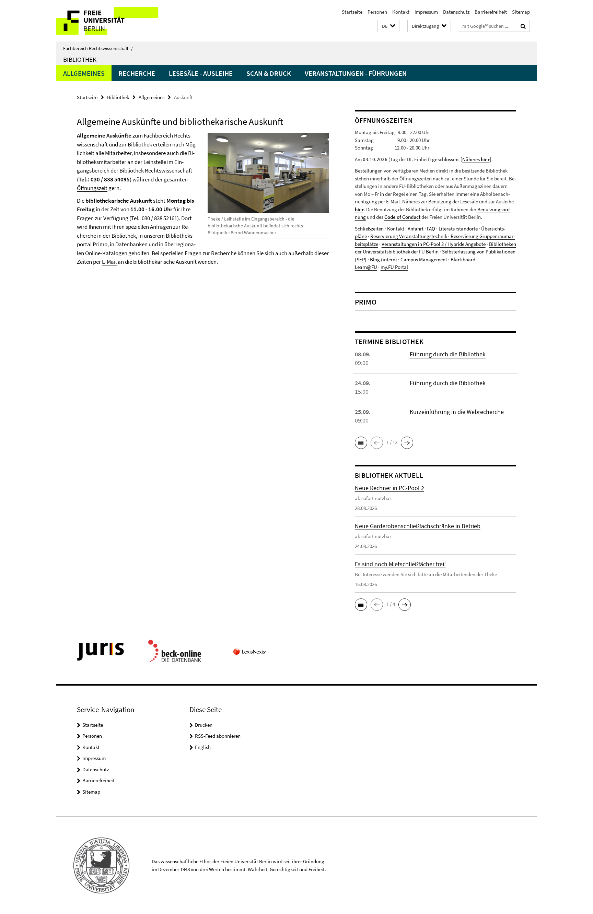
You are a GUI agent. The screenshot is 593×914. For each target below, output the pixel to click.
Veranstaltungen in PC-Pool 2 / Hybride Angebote (434, 244)
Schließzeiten (369, 228)
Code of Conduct (402, 217)
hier (359, 209)
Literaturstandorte (458, 228)
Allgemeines (84, 73)
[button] (388, 26)
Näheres (476, 159)
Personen (377, 12)
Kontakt (400, 12)
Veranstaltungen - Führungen (356, 73)
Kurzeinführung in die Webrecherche (457, 412)
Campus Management (423, 259)
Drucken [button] (203, 725)
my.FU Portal (394, 267)
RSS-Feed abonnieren (218, 736)
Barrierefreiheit (491, 12)
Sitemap (521, 12)
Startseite (352, 12)
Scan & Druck (268, 73)
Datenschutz (456, 12)
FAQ (431, 228)
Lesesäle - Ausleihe (201, 73)
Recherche (136, 73)
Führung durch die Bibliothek (448, 354)
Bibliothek (79, 59)
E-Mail (109, 261)
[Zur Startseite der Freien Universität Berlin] (113, 21)
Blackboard (463, 259)
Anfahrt (415, 228)
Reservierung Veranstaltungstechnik (408, 236)
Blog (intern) (383, 259)
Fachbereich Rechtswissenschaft (98, 48)
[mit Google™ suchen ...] (523, 26)
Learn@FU (366, 267)
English (203, 747)
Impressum (426, 12)
